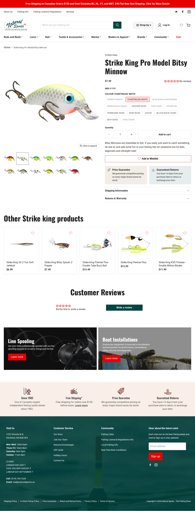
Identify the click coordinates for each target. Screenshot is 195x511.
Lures (33, 37)
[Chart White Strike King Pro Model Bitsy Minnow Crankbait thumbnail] (22, 159)
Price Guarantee (49, 501)
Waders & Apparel (118, 37)
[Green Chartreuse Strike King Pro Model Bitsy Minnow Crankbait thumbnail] (48, 159)
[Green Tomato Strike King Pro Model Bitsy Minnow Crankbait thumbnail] (10, 159)
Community (160, 37)
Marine (95, 37)
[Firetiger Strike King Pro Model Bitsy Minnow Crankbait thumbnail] (74, 159)
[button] (171, 81)
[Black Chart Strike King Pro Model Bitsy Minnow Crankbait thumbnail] (48, 171)
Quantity (109, 127)
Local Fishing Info (109, 445)
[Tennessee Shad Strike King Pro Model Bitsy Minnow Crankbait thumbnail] (10, 171)
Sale (178, 37)
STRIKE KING (111, 55)
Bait (47, 37)
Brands (141, 37)
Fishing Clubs (107, 434)
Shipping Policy (10, 501)
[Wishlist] (181, 25)
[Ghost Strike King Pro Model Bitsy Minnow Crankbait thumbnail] (35, 171)
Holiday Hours (60, 455)
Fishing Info (22, 12)
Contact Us (59, 460)
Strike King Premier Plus (133, 262)
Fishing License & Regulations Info (117, 439)
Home (7, 47)
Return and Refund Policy (70, 501)
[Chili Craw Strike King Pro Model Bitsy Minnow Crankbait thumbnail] (74, 171)
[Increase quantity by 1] (131, 134)
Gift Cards (58, 450)
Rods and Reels (12, 37)
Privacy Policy (91, 501)
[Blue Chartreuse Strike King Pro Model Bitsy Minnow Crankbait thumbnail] (35, 159)
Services (70, 12)
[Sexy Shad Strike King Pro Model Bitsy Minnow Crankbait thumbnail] (61, 171)
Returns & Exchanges (64, 445)
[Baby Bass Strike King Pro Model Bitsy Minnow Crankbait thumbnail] (22, 171)
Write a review (124, 307)
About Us (8, 12)
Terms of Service (107, 501)
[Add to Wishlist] (32, 233)
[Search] (117, 25)
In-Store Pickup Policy (29, 501)
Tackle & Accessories (71, 37)
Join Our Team (60, 439)
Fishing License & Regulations (47, 12)
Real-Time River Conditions (113, 450)
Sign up (155, 456)
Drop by (145, 25)
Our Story (58, 434)
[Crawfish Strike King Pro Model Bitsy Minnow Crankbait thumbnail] (87, 159)
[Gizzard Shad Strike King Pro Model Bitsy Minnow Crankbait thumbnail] (61, 159)
